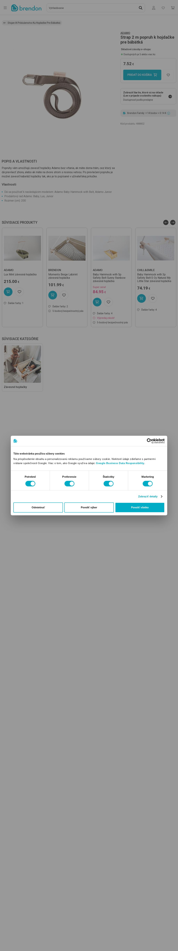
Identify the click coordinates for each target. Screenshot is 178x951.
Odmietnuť (38, 507)
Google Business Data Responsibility (120, 463)
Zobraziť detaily (148, 496)
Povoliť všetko (140, 507)
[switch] (69, 483)
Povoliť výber (89, 507)
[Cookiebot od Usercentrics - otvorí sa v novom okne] (149, 441)
